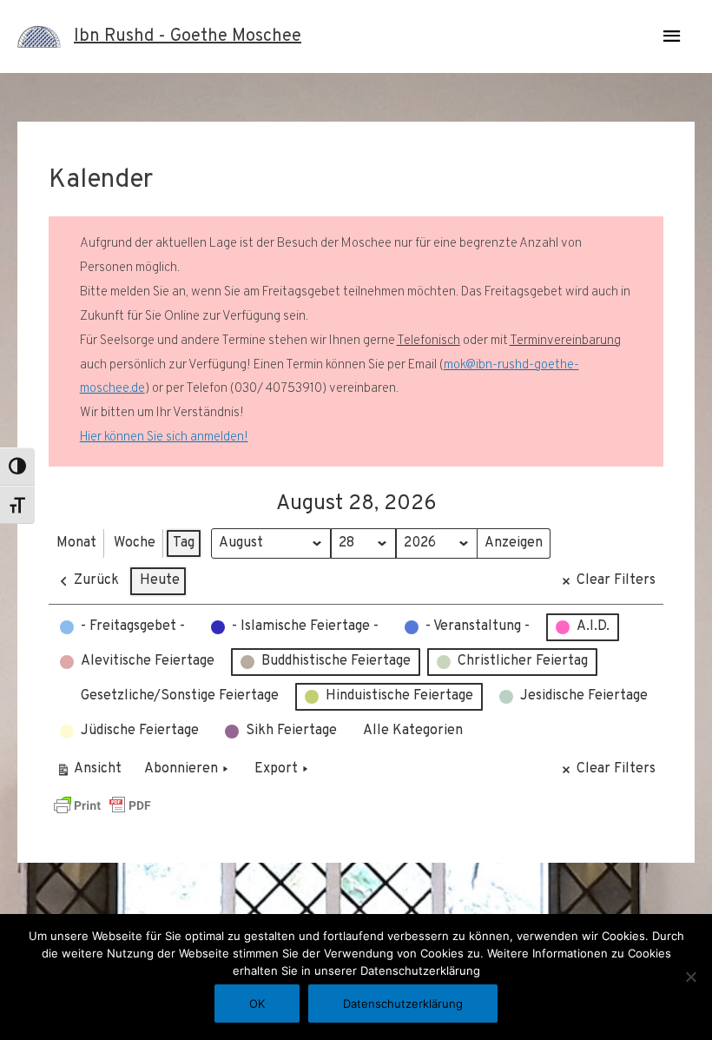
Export (276, 769)
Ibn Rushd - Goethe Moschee (187, 36)
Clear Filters (616, 580)
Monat (76, 543)
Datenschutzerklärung (403, 1003)
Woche (134, 543)
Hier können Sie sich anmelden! (164, 437)
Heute (160, 580)
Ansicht (92, 772)
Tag (183, 543)
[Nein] (690, 976)
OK (257, 1003)
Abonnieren (181, 769)
